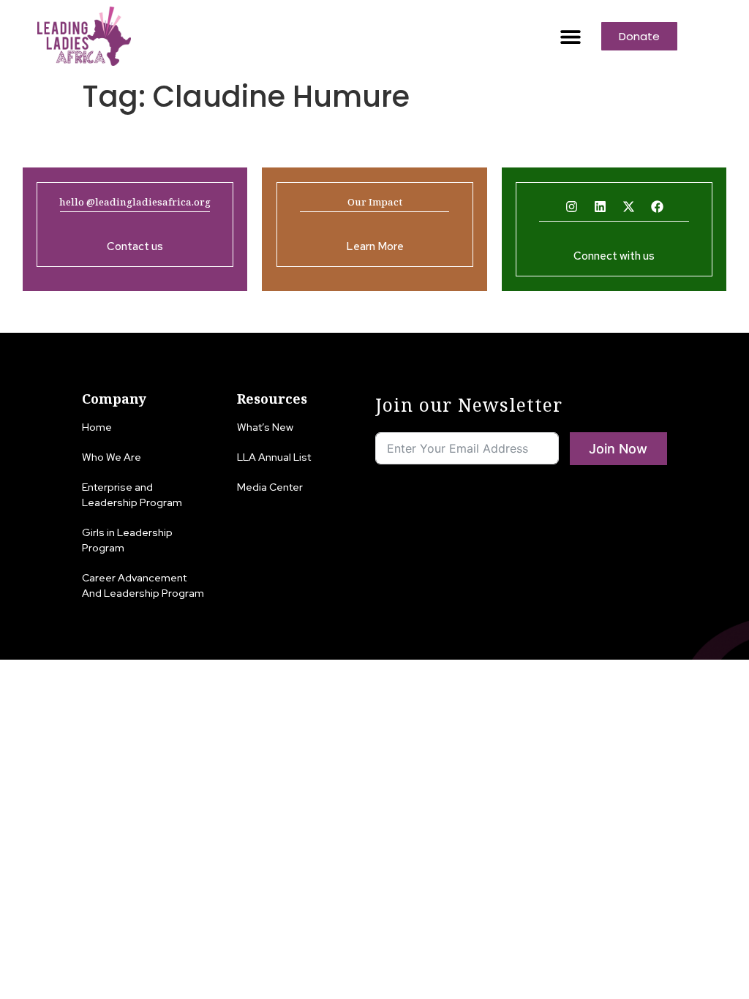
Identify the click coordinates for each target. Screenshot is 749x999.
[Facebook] (656, 207)
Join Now (618, 448)
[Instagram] (571, 207)
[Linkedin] (599, 207)
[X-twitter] (628, 207)
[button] (570, 36)
